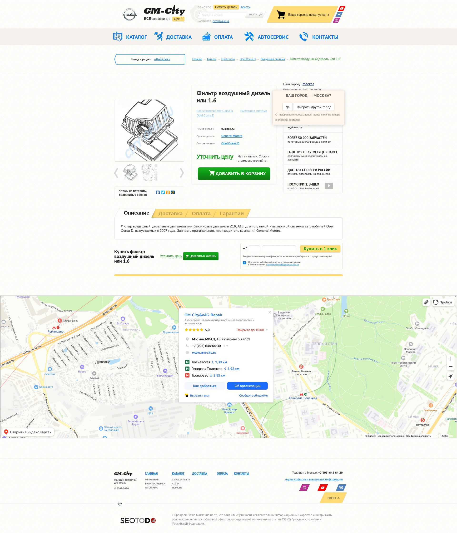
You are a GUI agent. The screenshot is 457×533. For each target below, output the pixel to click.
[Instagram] (336, 20)
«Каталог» (162, 59)
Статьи (175, 483)
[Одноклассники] (167, 191)
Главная (197, 59)
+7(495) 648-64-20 (330, 472)
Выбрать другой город (314, 107)
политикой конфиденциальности (282, 264)
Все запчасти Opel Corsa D (215, 111)
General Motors (231, 136)
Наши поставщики (155, 483)
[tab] (136, 213)
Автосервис (151, 487)
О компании (152, 479)
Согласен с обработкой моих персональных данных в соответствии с (274, 263)
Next (182, 173)
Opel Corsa (228, 59)
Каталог (211, 59)
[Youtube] (341, 8)
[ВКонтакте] (339, 14)
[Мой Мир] (172, 191)
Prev (117, 173)
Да (288, 107)
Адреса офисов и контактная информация (314, 479)
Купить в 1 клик (320, 248)
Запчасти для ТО (181, 479)
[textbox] (222, 15)
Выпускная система (273, 59)
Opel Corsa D (248, 59)
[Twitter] (162, 191)
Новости (177, 487)
